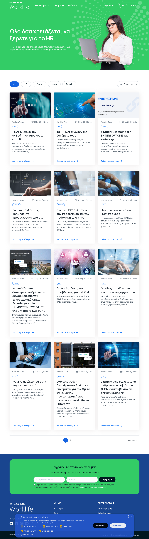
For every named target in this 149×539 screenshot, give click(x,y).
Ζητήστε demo (129, 5)
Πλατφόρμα (41, 5)
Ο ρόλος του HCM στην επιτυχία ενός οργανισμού (119, 290)
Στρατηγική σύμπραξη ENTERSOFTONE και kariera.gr (116, 135)
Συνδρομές (58, 5)
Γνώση (71, 5)
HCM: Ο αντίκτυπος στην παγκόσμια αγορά (29, 383)
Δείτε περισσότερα (21, 161)
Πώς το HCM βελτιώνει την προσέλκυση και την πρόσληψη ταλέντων (73, 213)
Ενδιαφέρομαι (104, 513)
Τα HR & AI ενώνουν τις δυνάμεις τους (72, 133)
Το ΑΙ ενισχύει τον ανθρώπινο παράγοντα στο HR (27, 135)
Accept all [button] (100, 525)
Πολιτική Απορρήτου (98, 487)
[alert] (74, 525)
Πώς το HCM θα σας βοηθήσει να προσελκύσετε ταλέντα (27, 213)
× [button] (131, 516)
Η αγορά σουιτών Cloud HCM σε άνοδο (116, 212)
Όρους (81, 487)
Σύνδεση (108, 5)
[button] (55, 534)
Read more (55, 523)
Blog (56, 513)
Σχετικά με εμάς (105, 508)
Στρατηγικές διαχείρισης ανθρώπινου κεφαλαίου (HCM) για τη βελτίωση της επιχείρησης (118, 387)
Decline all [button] (118, 525)
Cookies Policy (135, 535)
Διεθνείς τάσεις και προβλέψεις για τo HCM (73, 290)
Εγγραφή (107, 479)
